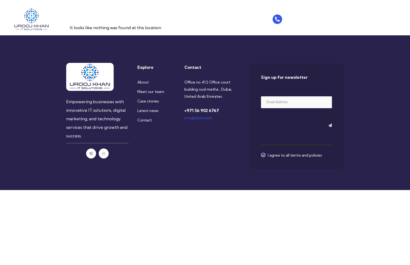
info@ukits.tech (198, 118)
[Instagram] (348, 19)
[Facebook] (340, 19)
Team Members (207, 18)
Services (142, 18)
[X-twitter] (357, 19)
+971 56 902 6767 (303, 18)
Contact (164, 18)
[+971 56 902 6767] (277, 19)
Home (104, 18)
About (122, 18)
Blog (182, 18)
